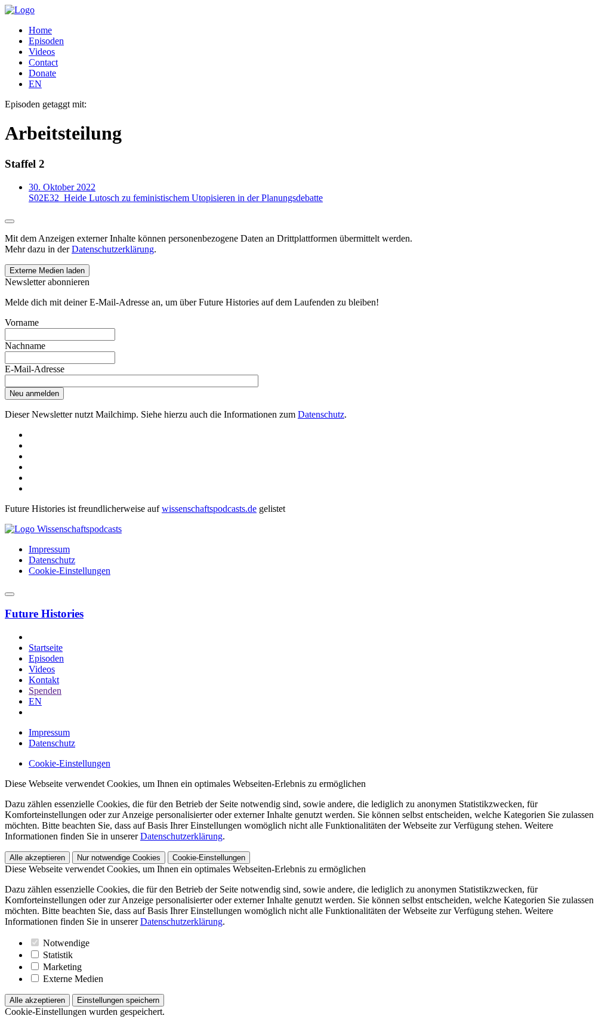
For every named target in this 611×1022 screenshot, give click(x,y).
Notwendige (65, 943)
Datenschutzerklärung (113, 249)
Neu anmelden (34, 393)
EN (35, 84)
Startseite (46, 648)
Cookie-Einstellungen (69, 571)
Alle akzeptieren (37, 857)
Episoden (46, 41)
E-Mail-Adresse (34, 369)
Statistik (57, 955)
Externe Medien (72, 979)
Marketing (61, 967)
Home (40, 30)
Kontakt (44, 680)
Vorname (22, 322)
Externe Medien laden (47, 270)
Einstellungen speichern (118, 1000)
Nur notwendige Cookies (119, 857)
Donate (42, 73)
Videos (42, 52)
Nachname (25, 346)
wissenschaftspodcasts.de (209, 509)
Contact (43, 62)
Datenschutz (321, 414)
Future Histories (44, 613)
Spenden (45, 691)
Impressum (49, 549)
